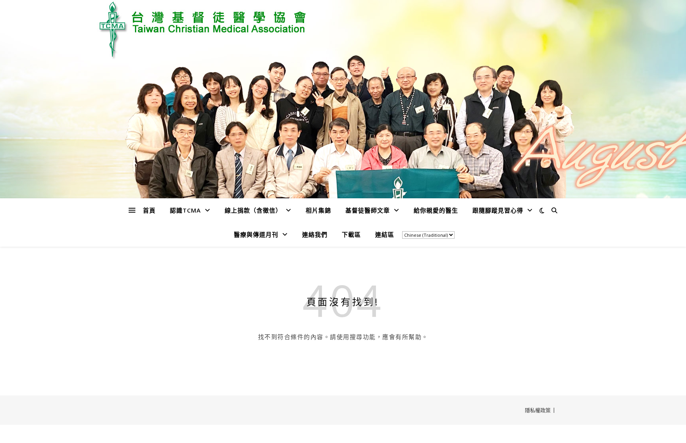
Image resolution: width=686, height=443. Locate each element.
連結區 (384, 234)
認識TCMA (185, 210)
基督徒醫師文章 (367, 210)
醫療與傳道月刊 (256, 234)
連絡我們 (315, 234)
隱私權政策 (538, 410)
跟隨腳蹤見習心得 (497, 210)
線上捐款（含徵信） (253, 210)
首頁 (149, 210)
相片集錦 (318, 210)
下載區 (351, 234)
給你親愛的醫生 (436, 210)
